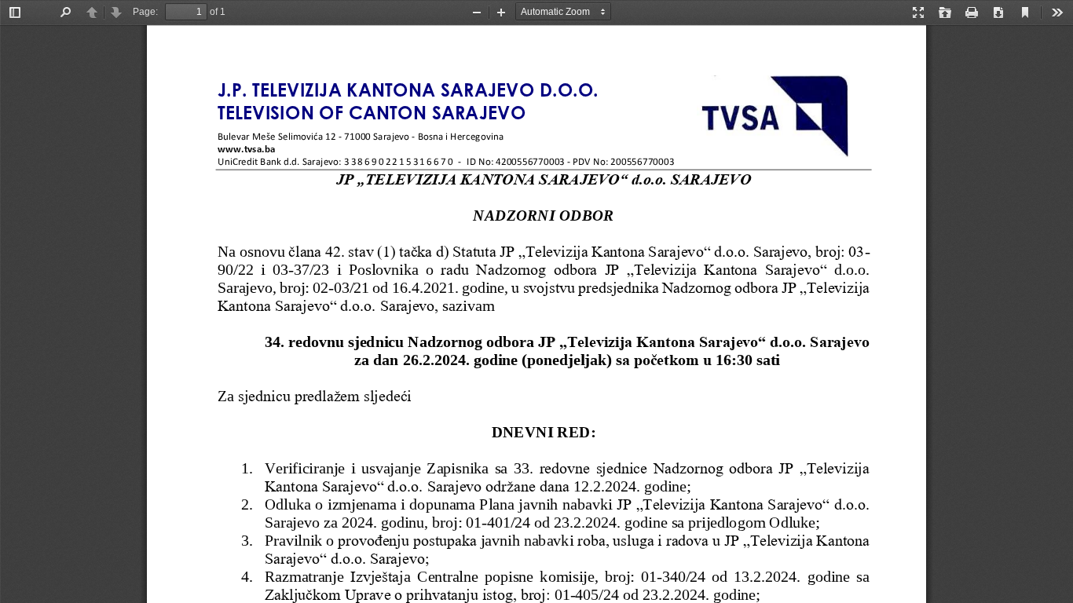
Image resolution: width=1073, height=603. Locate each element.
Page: (145, 11)
